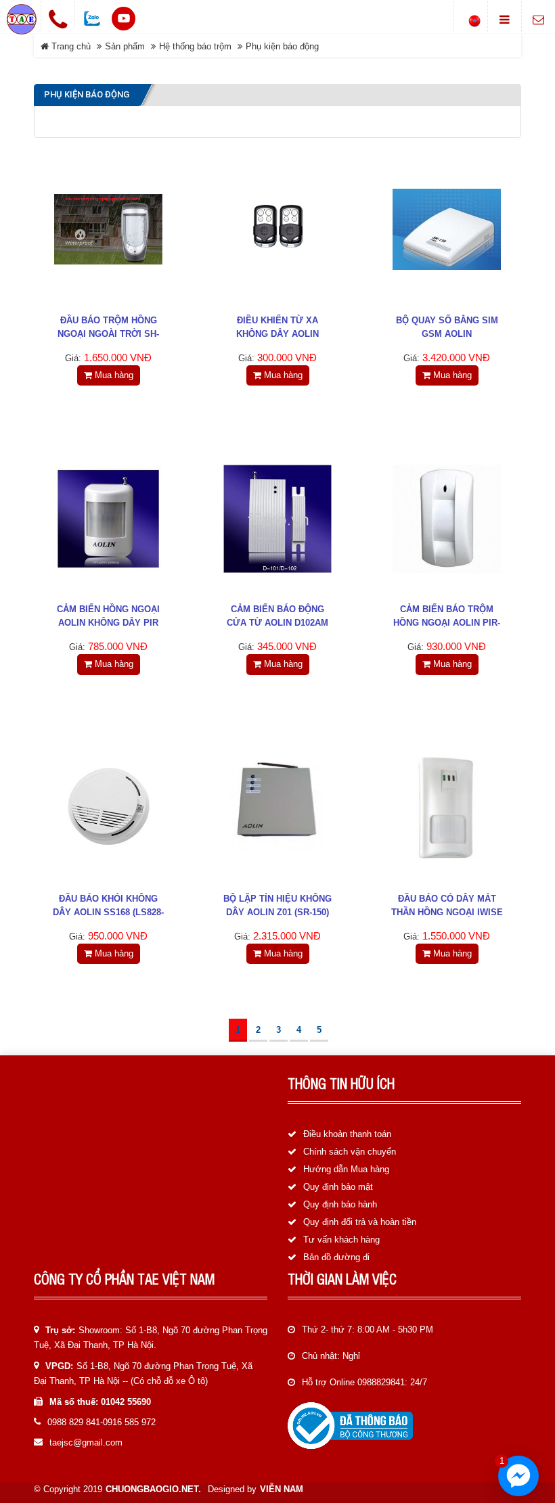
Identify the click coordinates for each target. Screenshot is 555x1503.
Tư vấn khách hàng (341, 1239)
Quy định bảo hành (340, 1204)
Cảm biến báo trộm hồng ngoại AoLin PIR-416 (446, 622)
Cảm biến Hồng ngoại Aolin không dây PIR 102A (108, 622)
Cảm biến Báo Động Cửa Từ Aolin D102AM (277, 616)
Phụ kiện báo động (282, 46)
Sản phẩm (125, 46)
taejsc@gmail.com (86, 1442)
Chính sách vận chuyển (349, 1152)
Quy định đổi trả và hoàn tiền (359, 1222)
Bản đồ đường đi (336, 1257)
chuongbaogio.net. (153, 1489)
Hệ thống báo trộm (195, 46)
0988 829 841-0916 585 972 (101, 1422)
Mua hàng (112, 375)
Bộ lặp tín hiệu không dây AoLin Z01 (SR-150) (277, 905)
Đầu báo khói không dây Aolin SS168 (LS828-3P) (108, 912)
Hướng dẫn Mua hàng (346, 1169)
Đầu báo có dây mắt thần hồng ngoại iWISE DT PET (447, 912)
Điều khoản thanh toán (347, 1134)
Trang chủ (70, 46)
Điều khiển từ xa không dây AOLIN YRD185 (277, 333)
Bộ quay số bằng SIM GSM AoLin (447, 327)
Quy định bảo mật (338, 1187)
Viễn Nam (281, 1489)
